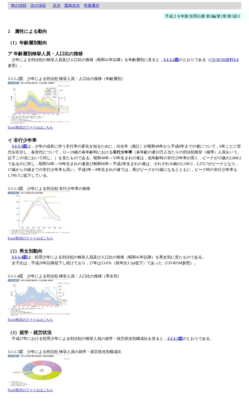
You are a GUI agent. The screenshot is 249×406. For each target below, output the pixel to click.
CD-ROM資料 (224, 60)
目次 (57, 5)
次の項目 (38, 5)
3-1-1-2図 (171, 60)
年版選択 (91, 5)
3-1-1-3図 (19, 146)
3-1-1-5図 (175, 338)
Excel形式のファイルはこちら (30, 127)
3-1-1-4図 (19, 257)
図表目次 (72, 5)
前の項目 (19, 5)
